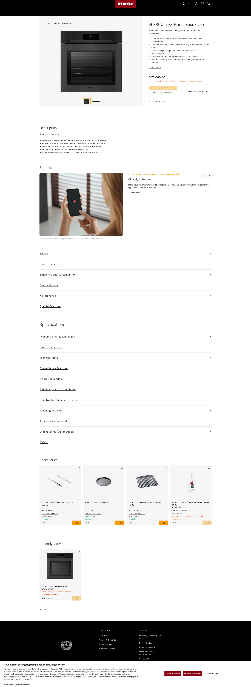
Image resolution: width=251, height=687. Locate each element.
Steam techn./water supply (57, 432)
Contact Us (144, 659)
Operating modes (51, 379)
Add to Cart (163, 88)
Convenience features (54, 368)
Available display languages (57, 336)
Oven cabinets (49, 285)
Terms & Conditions (108, 640)
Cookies (27, 684)
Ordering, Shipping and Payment (150, 637)
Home (48, 23)
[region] (125, 674)
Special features (50, 306)
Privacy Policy (105, 644)
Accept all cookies (173, 673)
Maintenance (48, 296)
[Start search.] (184, 3)
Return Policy (145, 643)
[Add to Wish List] (78, 467)
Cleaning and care (51, 410)
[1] (178, 174)
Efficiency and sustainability (58, 274)
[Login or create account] (196, 4)
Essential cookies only (192, 673)
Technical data (49, 358)
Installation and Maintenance (146, 653)
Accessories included (53, 421)
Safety (44, 253)
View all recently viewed (50, 610)
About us (103, 636)
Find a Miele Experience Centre (194, 91)
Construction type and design (59, 400)
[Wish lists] (202, 4)
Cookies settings (212, 673)
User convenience (51, 264)
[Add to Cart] (76, 523)
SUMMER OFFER (50, 513)
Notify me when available (163, 92)
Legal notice (8, 684)
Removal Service (147, 647)
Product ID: (44, 135)
